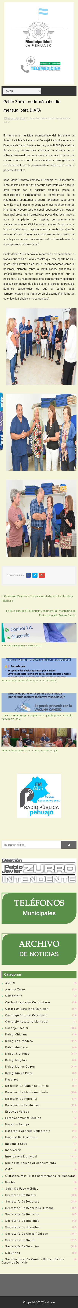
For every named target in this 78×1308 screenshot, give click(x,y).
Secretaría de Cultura (21, 1195)
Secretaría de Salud (19, 1240)
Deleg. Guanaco (16, 1047)
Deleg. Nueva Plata (19, 1073)
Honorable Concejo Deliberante (28, 1130)
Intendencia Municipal (42, 118)
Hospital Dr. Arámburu (21, 1137)
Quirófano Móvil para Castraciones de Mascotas (40, 1175)
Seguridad (12, 1252)
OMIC (9, 1169)
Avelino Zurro (15, 989)
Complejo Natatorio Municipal (26, 1021)
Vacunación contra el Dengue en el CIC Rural (29, 680)
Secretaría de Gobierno (22, 1214)
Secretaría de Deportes (22, 1201)
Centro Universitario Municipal (27, 1008)
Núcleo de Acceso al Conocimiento (30, 1163)
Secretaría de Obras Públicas (26, 1233)
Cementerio (13, 995)
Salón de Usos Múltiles (21, 1188)
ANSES (10, 983)
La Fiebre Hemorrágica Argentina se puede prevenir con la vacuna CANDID (37, 717)
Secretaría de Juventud (22, 1227)
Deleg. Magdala (16, 1060)
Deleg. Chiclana (16, 1034)
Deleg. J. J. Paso (17, 1053)
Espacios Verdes (17, 1111)
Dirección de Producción (23, 1105)
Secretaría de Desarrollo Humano (29, 1208)
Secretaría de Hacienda (22, 1220)
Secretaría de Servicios (22, 1246)
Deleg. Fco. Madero (19, 1040)
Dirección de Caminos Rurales (27, 1085)
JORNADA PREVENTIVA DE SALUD (22, 645)
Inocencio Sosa (16, 1143)
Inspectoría (13, 1150)
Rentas (10, 1182)
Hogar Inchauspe (17, 1124)
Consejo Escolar (17, 1028)
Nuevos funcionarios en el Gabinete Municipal (30, 750)
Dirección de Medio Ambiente (26, 1092)
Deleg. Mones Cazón (20, 1066)
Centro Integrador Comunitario (27, 1002)
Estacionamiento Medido (23, 1117)
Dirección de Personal (21, 1098)
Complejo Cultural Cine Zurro (26, 1015)
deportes (12, 1079)
